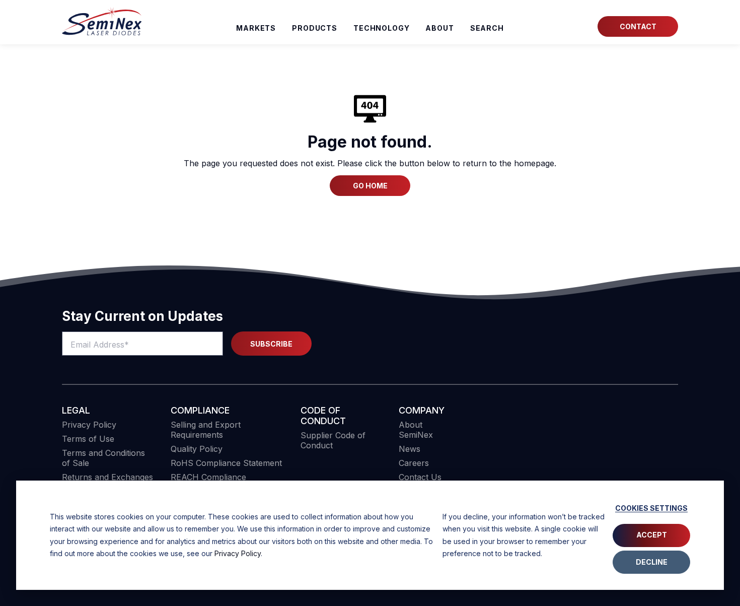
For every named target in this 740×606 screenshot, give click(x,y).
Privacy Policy (237, 553)
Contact (638, 26)
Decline (652, 562)
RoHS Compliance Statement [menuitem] (226, 463)
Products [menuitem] (314, 28)
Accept (651, 534)
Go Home (370, 185)
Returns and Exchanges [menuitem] (107, 477)
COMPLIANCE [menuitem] (200, 410)
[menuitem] (487, 28)
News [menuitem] (409, 449)
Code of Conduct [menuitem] (323, 415)
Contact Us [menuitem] (420, 477)
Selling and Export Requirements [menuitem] (206, 430)
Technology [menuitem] (381, 28)
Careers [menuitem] (414, 463)
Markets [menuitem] (256, 28)
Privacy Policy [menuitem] (89, 425)
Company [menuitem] (422, 410)
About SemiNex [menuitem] (416, 430)
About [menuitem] (439, 28)
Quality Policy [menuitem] (197, 449)
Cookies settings (651, 508)
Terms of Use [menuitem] (88, 439)
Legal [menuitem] (76, 410)
